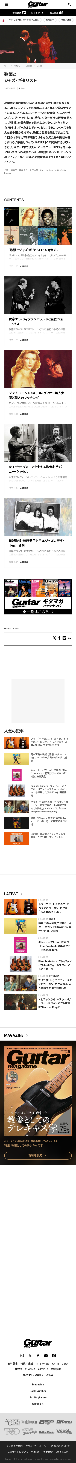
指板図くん (38, 1404)
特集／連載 (66, 20)
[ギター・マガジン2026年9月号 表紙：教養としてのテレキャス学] (38, 1134)
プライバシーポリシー (36, 1446)
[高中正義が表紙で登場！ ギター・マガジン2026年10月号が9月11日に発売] (20, 926)
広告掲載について (60, 1446)
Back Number (38, 1391)
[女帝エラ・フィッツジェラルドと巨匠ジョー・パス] (38, 295)
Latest (14, 894)
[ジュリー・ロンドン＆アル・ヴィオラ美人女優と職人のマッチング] (38, 369)
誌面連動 (56, 1369)
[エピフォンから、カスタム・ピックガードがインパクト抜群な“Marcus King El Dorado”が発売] (20, 1002)
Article (24, 266)
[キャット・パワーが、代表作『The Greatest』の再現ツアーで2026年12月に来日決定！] (20, 945)
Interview (54, 976)
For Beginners (38, 1397)
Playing (30, 1369)
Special (29, 66)
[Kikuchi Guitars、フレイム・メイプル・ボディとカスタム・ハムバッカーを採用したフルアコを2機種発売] (20, 964)
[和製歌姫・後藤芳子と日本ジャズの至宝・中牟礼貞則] (38, 517)
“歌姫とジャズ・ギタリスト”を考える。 (33, 250)
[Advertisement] (38, 1214)
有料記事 (50, 20)
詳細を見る (38, 1155)
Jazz (39, 66)
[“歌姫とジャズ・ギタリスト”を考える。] (38, 226)
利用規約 (35, 1452)
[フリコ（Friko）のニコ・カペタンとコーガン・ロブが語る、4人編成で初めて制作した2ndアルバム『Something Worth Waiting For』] (20, 983)
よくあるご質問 (15, 1446)
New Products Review (38, 1374)
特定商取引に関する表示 (55, 1452)
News (52, 919)
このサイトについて (18, 1452)
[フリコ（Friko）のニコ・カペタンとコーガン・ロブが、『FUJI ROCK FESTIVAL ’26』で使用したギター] (20, 907)
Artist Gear (60, 1363)
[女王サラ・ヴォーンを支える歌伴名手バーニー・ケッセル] (38, 443)
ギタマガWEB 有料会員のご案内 (24, 20)
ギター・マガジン (12, 66)
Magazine (16, 1035)
